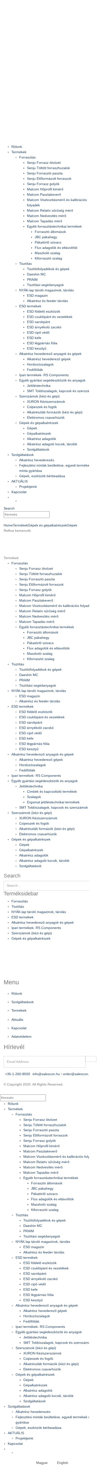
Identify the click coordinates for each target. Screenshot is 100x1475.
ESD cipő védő (38, 332)
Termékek (18, 152)
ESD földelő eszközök (43, 311)
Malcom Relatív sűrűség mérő (50, 210)
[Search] (52, 514)
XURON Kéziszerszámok (46, 401)
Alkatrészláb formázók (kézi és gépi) (55, 412)
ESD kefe (34, 338)
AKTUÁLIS (19, 481)
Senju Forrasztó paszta (45, 173)
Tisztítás (25, 264)
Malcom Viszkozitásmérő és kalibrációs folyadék (56, 606)
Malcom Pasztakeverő (44, 194)
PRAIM (32, 279)
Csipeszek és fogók (42, 407)
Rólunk (16, 147)
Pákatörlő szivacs (48, 242)
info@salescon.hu (46, 1074)
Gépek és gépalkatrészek (38, 423)
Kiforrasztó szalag (48, 258)
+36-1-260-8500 (17, 1074)
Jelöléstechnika (38, 386)
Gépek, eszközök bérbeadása (42, 476)
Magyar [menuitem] (42, 1463)
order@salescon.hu (78, 1074)
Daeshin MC (36, 274)
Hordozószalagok (40, 364)
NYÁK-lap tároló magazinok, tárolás (46, 290)
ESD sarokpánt (38, 322)
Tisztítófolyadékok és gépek (48, 269)
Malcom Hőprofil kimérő (45, 189)
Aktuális (17, 1020)
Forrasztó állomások (50, 232)
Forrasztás (27, 157)
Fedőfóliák (35, 370)
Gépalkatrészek (39, 433)
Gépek (32, 428)
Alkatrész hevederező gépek (49, 359)
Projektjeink (28, 487)
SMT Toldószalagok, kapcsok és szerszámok (61, 391)
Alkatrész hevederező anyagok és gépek (50, 354)
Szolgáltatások (38, 449)
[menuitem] (39, 1463)
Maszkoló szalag (47, 253)
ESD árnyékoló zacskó (44, 327)
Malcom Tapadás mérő (44, 221)
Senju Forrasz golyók (43, 184)
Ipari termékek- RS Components (44, 375)
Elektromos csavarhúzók (46, 417)
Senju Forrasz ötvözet (44, 163)
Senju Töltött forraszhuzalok (48, 168)
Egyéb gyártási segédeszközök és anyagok (52, 380)
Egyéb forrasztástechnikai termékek (54, 226)
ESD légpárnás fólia (42, 343)
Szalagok (34, 797)
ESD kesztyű (36, 348)
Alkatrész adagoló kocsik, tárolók (52, 444)
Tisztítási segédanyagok (45, 285)
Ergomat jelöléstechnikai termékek (53, 802)
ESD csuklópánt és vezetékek (49, 317)
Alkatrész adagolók (41, 439)
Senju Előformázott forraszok (49, 178)
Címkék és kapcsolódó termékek (52, 791)
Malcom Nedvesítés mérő (46, 216)
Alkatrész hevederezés (36, 460)
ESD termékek (30, 306)
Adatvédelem (21, 1036)
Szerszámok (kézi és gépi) (39, 396)
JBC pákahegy (46, 237)
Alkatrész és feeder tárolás (47, 301)
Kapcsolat (18, 492)
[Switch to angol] (57, 500)
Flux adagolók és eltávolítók (56, 248)
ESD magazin (37, 295)
